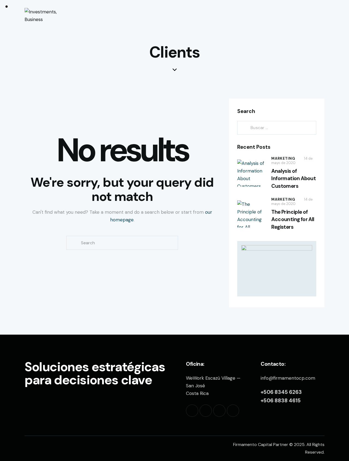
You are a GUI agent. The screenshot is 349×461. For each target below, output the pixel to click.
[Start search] (320, 15)
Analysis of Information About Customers (293, 178)
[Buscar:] (276, 127)
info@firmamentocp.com (288, 378)
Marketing (283, 158)
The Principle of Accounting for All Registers (292, 219)
